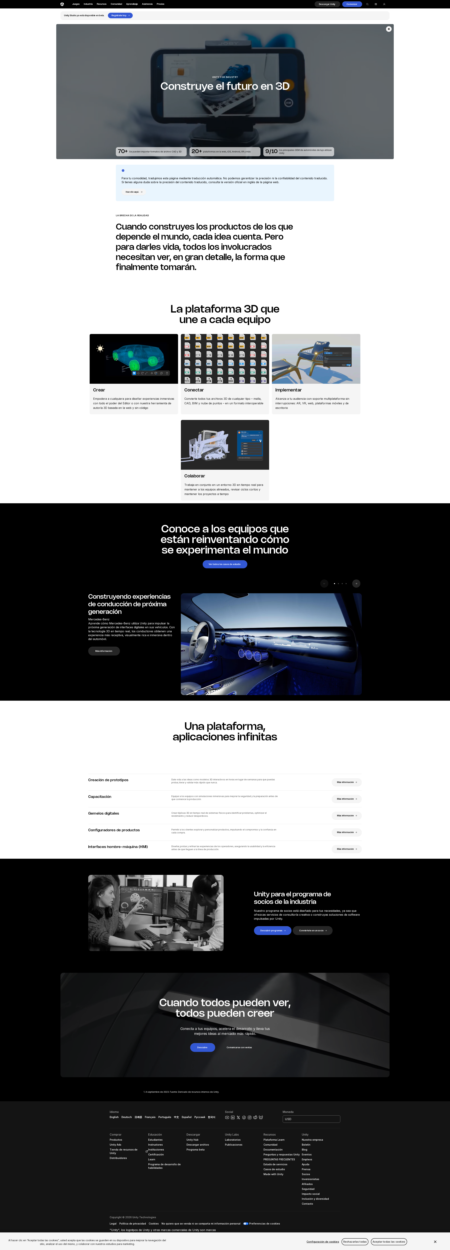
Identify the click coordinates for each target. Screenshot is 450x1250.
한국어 (211, 1117)
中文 (176, 1117)
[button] (327, 4)
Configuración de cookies (323, 1241)
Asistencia (147, 4)
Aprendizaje (132, 4)
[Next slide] (356, 584)
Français (150, 1117)
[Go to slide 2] (338, 584)
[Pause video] (389, 29)
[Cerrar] (435, 1242)
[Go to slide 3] (342, 584)
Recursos (102, 4)
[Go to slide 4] (346, 584)
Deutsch (126, 1117)
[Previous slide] (324, 584)
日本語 (138, 1117)
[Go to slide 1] (334, 584)
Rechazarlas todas (355, 1241)
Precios (160, 4)
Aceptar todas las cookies (389, 1241)
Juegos (76, 4)
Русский (199, 1117)
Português (164, 1117)
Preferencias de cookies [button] (264, 1223)
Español (187, 1117)
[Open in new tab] (146, 1151)
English (114, 1117)
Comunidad (116, 4)
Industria (88, 4)
